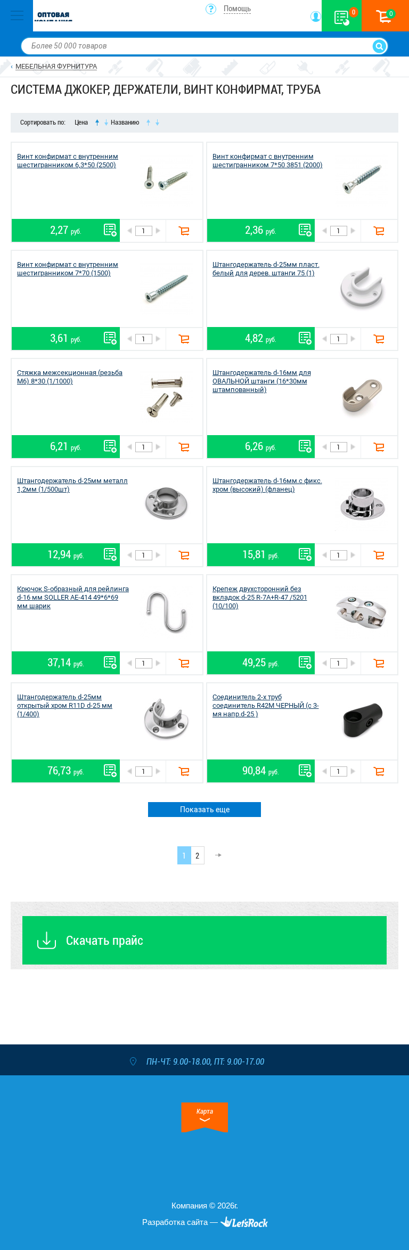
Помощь (237, 8)
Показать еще (205, 809)
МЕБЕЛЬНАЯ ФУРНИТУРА (56, 66)
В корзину (184, 231)
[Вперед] (215, 855)
